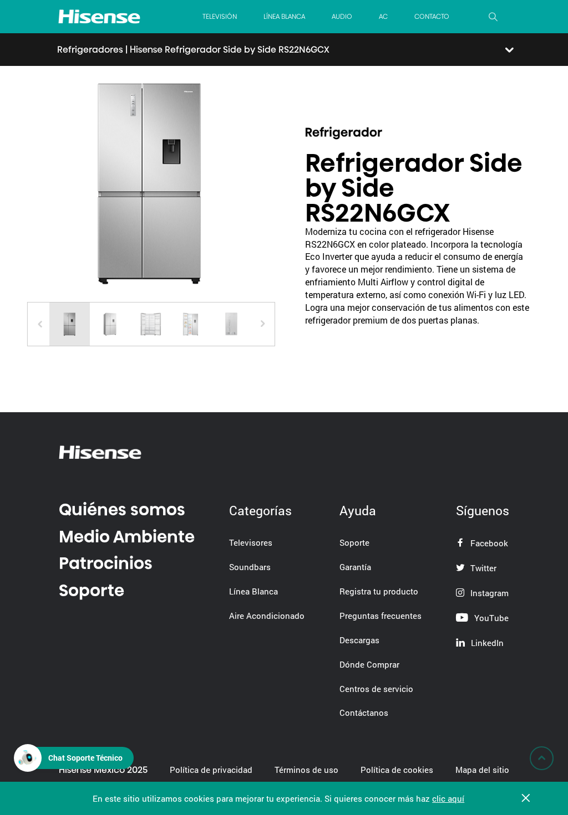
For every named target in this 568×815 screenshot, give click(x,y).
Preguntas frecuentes (380, 615)
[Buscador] (493, 16)
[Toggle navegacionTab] (508, 49)
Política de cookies (397, 769)
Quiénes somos (122, 509)
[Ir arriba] (542, 758)
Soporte (91, 590)
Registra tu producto (378, 591)
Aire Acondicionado (267, 615)
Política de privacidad (211, 769)
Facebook (488, 543)
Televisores (250, 542)
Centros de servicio (376, 688)
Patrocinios (106, 563)
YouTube (490, 617)
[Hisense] (99, 16)
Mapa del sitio (482, 769)
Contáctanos (363, 712)
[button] (262, 324)
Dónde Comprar (369, 664)
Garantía (355, 566)
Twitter (482, 567)
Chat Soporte (85, 757)
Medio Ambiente (127, 536)
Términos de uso (306, 769)
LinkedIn (486, 642)
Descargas (359, 639)
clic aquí (448, 798)
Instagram (488, 592)
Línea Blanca (253, 591)
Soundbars (250, 566)
